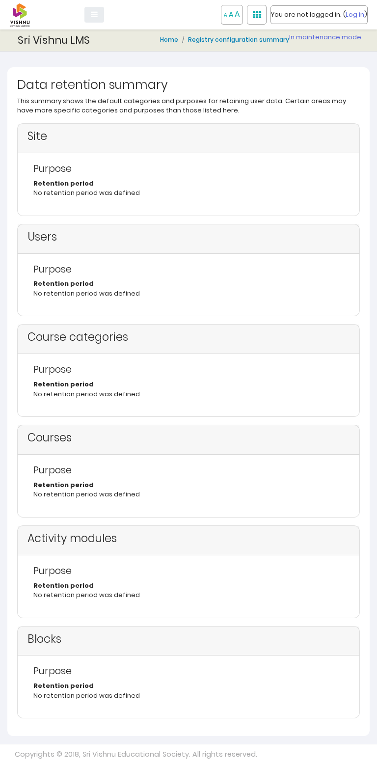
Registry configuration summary (238, 39)
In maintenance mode (325, 37)
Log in (355, 14)
